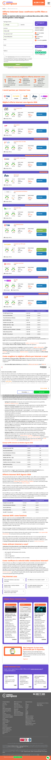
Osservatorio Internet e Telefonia (42, 703)
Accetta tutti (41, 392)
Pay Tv (4, 712)
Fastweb (27, 705)
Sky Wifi (16, 280)
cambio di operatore (39, 541)
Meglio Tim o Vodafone (29, 715)
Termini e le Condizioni (18, 66)
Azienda (22, 24)
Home (4, 8)
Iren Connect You (18, 108)
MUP (22, 751)
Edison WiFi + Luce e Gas (19, 158)
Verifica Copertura (17, 711)
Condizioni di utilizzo (27, 751)
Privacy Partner (5, 724)
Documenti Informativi (38, 751)
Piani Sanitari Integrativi (7, 709)
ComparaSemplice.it (6, 701)
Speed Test (16, 710)
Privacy (4, 723)
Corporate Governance (7, 714)
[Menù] (49, 3)
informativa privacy (11, 56)
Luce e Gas (4, 703)
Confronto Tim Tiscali (29, 719)
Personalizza (24, 392)
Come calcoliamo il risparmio (8, 717)
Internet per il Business (18, 705)
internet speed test (7, 572)
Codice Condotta (5, 722)
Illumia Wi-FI (17, 125)
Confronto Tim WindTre (30, 718)
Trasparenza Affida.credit (26, 754)
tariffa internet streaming (26, 435)
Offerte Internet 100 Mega (18, 712)
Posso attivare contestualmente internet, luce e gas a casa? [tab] (11, 592)
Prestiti (4, 707)
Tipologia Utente (7, 21)
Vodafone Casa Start (18, 263)
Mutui (4, 705)
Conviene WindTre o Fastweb (31, 723)
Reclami (32, 751)
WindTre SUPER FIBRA (19, 296)
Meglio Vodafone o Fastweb (30, 721)
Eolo (26, 709)
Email (4, 45)
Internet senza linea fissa (18, 715)
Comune (5, 28)
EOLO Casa (16, 175)
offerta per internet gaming (33, 437)
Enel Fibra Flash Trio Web (20, 141)
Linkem (27, 710)
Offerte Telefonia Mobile (7, 708)
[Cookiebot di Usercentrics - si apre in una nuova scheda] (41, 367)
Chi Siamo (4, 713)
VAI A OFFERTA (40, 230)
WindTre (27, 707)
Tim (26, 703)
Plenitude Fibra (17, 208)
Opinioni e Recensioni (6, 731)
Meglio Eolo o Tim (29, 722)
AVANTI (18, 64)
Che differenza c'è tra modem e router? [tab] (36, 579)
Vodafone (27, 704)
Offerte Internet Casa (18, 701)
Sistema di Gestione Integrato (8, 715)
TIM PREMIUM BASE (18, 224)
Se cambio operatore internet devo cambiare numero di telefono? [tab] (35, 586)
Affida (38, 754)
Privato (7, 24)
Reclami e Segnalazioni (7, 728)
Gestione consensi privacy (7, 727)
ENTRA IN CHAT (48, 758)
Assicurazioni (5, 704)
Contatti (4, 718)
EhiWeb (27, 713)
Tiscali (27, 708)
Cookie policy (5, 726)
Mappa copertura (40, 705)
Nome (4, 39)
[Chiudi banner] (49, 367)
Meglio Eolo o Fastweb (29, 724)
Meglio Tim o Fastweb (29, 717)
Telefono (5, 50)
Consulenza (39, 114)
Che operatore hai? (7, 34)
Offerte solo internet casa (18, 707)
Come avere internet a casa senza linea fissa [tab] (11, 580)
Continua (14, 639)
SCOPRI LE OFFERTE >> (18, 757)
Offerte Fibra (16, 703)
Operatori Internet (29, 701)
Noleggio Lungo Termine (7, 710)
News (3, 733)
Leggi (15, 685)
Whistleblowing (5, 719)
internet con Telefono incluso (11, 403)
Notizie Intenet (39, 704)
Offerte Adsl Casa (17, 704)
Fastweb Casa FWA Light (19, 244)
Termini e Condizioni (6, 721)
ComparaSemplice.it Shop (7, 729)
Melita (27, 714)
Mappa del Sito (5, 732)
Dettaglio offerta (8, 118)
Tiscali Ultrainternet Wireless (20, 191)
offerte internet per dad (35, 440)
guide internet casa (36, 669)
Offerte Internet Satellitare (18, 713)
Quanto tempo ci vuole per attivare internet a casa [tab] (11, 586)
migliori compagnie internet (32, 343)
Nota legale (7, 290)
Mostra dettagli (43, 388)
